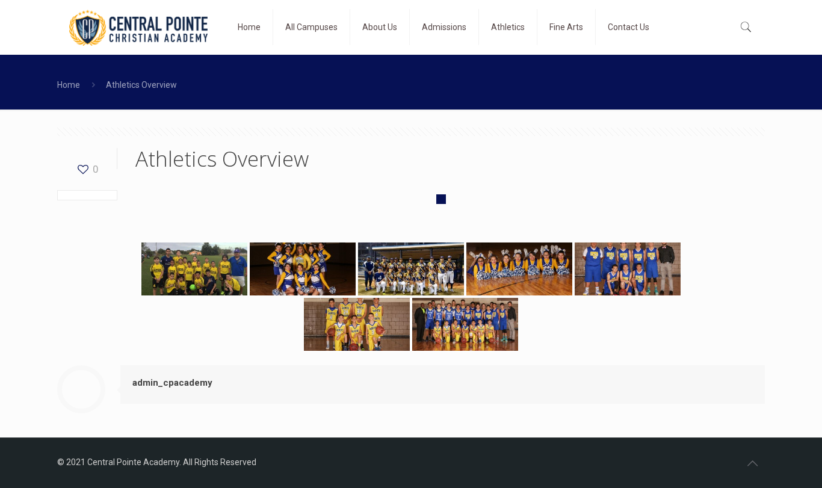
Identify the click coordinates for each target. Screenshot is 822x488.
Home (68, 85)
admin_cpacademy (172, 382)
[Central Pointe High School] (138, 27)
